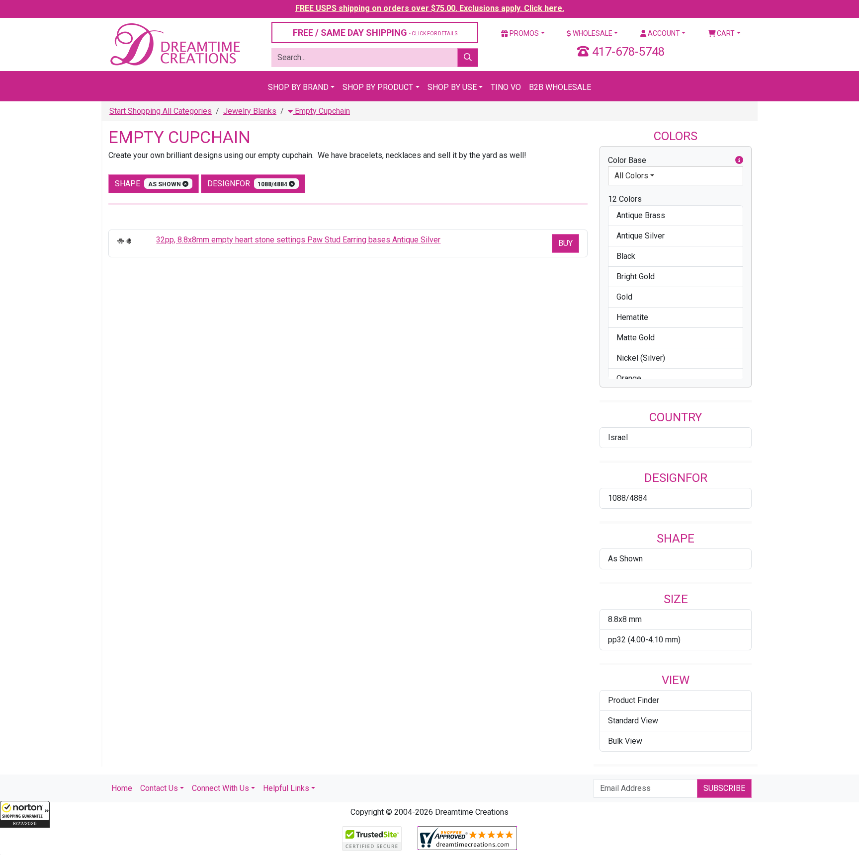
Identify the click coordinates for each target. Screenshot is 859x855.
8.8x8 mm (625, 619)
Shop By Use (452, 87)
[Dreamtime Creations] (174, 44)
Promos (523, 33)
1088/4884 (627, 498)
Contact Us (159, 788)
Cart (725, 33)
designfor (248, 183)
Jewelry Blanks (249, 111)
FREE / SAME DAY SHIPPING (375, 32)
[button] (25, 814)
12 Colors (625, 199)
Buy (565, 243)
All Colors (631, 175)
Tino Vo (506, 87)
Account (663, 33)
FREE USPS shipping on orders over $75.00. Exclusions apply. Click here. (429, 8)
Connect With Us (220, 788)
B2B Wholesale (560, 87)
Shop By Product (378, 87)
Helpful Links (286, 788)
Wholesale (591, 33)
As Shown (625, 558)
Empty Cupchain (321, 111)
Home (121, 788)
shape (148, 183)
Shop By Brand (298, 87)
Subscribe (724, 788)
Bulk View (625, 741)
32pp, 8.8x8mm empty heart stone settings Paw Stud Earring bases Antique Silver (298, 239)
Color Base (627, 160)
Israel (618, 437)
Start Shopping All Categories (160, 111)
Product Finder (633, 700)
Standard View (633, 720)
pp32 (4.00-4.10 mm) (644, 639)
